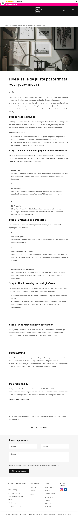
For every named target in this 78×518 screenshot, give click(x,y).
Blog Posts (13, 25)
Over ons (33, 487)
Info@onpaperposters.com (17, 503)
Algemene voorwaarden (49, 514)
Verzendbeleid (50, 494)
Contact (32, 491)
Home (6, 25)
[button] (4, 10)
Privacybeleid (61, 514)
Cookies (69, 514)
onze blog (48, 416)
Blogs (32, 494)
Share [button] (13, 92)
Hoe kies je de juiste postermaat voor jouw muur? (31, 25)
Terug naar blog (40, 427)
